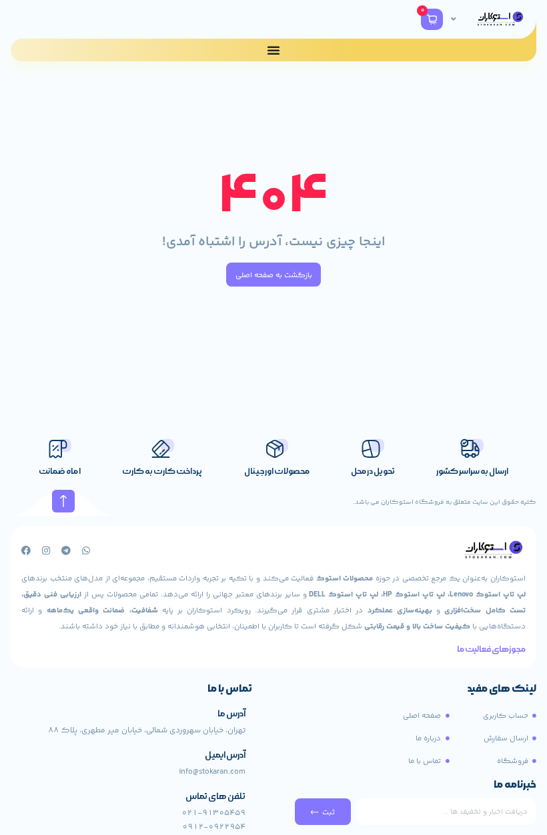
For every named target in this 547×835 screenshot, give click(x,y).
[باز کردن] (454, 19)
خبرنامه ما (515, 786)
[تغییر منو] (273, 50)
